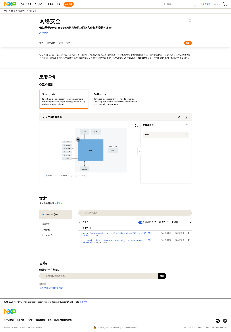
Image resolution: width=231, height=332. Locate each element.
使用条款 (15, 327)
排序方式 (163, 222)
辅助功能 (31, 327)
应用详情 (51, 42)
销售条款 (23, 327)
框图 (188, 43)
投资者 (30, 320)
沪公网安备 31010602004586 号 (109, 328)
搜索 (162, 276)
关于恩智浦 (9, 320)
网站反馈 (39, 327)
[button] (217, 4)
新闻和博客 (40, 320)
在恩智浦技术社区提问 (50, 287)
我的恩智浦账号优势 (63, 320)
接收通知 (43, 32)
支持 (68, 42)
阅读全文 (120, 302)
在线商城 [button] (68, 4)
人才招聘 (20, 320)
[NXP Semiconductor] (10, 4)
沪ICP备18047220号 (129, 328)
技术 (13, 11)
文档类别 (59, 203)
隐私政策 (7, 327)
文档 (61, 42)
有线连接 (22, 11)
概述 (41, 42)
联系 (50, 320)
